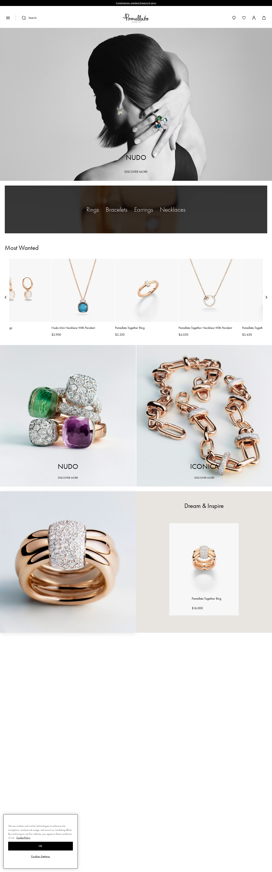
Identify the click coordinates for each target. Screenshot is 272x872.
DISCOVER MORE (136, 172)
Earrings (143, 209)
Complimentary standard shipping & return (136, 3)
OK (40, 846)
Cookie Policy (23, 837)
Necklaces (173, 209)
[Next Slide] (266, 298)
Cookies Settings (40, 856)
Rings (92, 209)
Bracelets (116, 209)
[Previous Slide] (5, 298)
